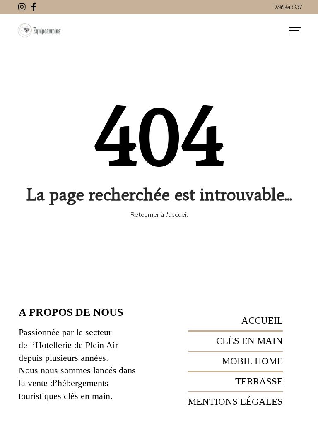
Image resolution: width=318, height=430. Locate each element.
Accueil (262, 320)
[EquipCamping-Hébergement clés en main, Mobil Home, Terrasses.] (39, 30)
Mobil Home (252, 361)
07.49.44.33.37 (288, 7)
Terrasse (259, 381)
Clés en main (249, 341)
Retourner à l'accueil (159, 214)
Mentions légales (235, 401)
